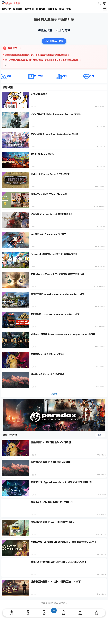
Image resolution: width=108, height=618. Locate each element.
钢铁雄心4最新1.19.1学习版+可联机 (47, 374)
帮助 (68, 9)
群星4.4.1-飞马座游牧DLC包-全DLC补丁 (53, 502)
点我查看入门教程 (54, 41)
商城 (61, 9)
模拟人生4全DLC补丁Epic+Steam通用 (49, 194)
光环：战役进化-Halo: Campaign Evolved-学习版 (56, 114)
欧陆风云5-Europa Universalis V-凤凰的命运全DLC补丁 (64, 542)
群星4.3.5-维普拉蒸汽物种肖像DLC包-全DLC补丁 (59, 561)
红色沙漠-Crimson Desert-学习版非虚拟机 (52, 214)
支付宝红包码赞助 (39, 94)
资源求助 (52, 9)
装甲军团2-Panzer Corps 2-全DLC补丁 (50, 174)
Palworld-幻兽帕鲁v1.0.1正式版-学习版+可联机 (54, 254)
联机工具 (29, 9)
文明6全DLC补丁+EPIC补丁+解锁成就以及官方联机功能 (57, 274)
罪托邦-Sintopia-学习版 (42, 154)
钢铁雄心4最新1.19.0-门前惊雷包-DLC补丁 (55, 522)
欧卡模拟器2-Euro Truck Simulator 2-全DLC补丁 (55, 314)
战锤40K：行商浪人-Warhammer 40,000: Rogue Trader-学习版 (63, 334)
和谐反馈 (40, 9)
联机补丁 (6, 9)
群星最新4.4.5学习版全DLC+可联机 (48, 354)
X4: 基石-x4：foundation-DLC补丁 (48, 234)
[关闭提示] (5, 65)
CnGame (62, 603)
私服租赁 (17, 9)
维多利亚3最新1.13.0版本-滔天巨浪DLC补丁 (56, 581)
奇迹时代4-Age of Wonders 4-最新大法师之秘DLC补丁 (63, 482)
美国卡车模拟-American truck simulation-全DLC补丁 (57, 294)
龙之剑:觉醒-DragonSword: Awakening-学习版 (54, 134)
